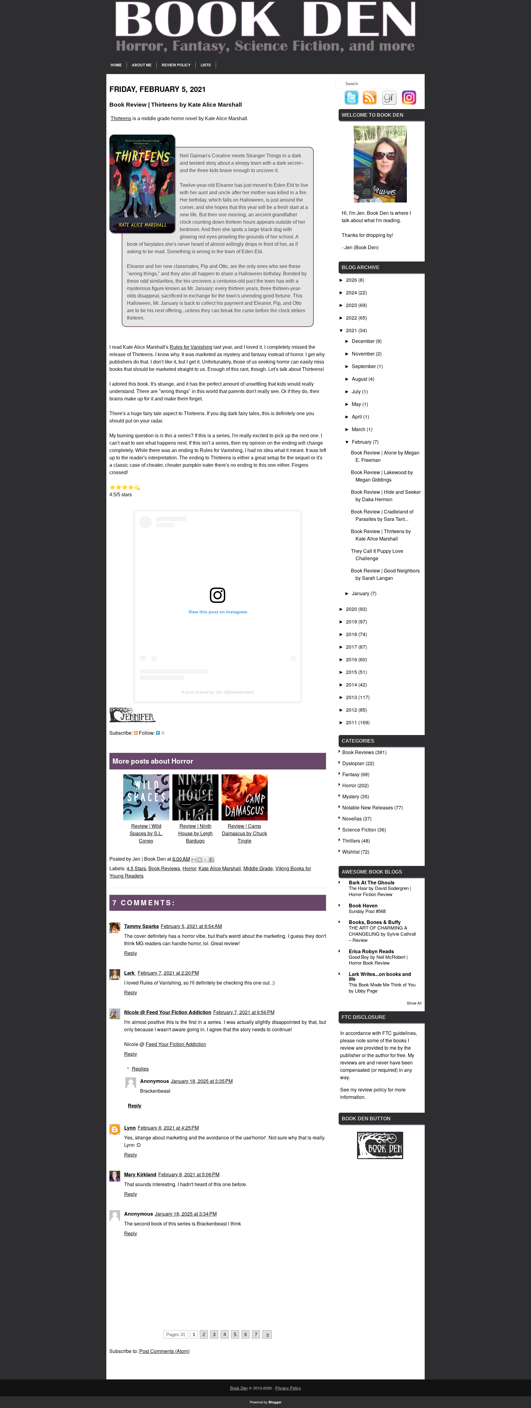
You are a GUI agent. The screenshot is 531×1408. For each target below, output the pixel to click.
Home (116, 65)
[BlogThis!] (200, 860)
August (360, 378)
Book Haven (363, 905)
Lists (206, 65)
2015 (352, 671)
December (364, 340)
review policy (372, 1089)
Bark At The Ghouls (372, 882)
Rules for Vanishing (191, 347)
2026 (352, 279)
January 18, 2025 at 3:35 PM (202, 1080)
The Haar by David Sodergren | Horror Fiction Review (380, 891)
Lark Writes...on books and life (380, 976)
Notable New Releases (367, 807)
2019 (352, 621)
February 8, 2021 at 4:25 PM (168, 1127)
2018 (352, 634)
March (359, 429)
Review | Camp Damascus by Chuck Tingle (244, 833)
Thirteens (121, 118)
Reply (130, 953)
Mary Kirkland (140, 1174)
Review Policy (176, 65)
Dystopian (353, 763)
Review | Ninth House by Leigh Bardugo (195, 833)
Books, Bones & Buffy (375, 922)
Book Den (239, 1388)
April (357, 416)
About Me (141, 65)
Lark (130, 972)
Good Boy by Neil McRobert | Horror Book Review (378, 960)
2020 (352, 608)
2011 (352, 722)
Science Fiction (359, 829)
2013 (352, 697)
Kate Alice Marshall (220, 868)
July (357, 391)
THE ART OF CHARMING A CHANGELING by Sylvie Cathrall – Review (382, 933)
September (364, 366)
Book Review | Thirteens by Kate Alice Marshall (381, 535)
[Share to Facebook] (211, 860)
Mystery (350, 796)
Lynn (130, 1127)
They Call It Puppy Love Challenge (377, 554)
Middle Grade (258, 868)
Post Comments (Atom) (164, 1351)
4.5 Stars (136, 868)
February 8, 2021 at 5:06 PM (188, 1174)
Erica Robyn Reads (371, 951)
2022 (352, 317)
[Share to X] (206, 860)
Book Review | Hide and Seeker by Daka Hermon (386, 495)
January (361, 593)
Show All (414, 1002)
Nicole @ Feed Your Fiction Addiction (167, 1012)
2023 (352, 305)
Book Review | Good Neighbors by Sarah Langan (385, 574)
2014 (352, 684)
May (357, 403)
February (362, 441)
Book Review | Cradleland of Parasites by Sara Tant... (382, 515)
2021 (352, 330)
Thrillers (351, 840)
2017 (352, 646)
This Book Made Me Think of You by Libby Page (382, 987)
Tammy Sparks (141, 926)
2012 (352, 709)
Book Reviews (164, 868)
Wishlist (351, 851)
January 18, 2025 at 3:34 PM (186, 1213)
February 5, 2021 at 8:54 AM (191, 926)
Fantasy (351, 774)
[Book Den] (380, 1157)
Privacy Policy (288, 1388)
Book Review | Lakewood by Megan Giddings (382, 476)
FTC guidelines (399, 1032)
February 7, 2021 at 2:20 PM (168, 972)
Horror (189, 868)
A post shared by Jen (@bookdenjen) (218, 692)
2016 (352, 659)
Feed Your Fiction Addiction (176, 1044)
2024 (352, 292)
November (364, 353)
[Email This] (194, 860)
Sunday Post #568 (367, 911)
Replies (140, 1068)
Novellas (352, 818)
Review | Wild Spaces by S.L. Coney (146, 833)
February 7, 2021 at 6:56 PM (243, 1012)
